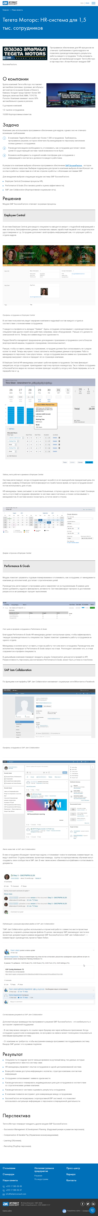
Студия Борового (89, 1211)
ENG (87, 3)
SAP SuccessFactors (73, 165)
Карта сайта (7, 1211)
